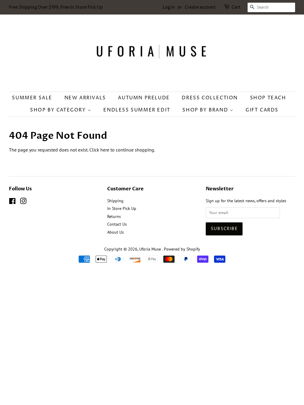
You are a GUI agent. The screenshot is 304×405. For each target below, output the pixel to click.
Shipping (115, 200)
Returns (114, 216)
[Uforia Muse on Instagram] (23, 202)
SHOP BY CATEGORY (59, 110)
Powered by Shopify (182, 249)
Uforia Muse (150, 249)
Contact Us (117, 224)
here (104, 150)
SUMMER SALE (32, 98)
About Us (115, 232)
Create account (200, 7)
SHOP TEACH (268, 98)
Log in (169, 7)
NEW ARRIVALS (85, 98)
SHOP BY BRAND (205, 110)
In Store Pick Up (121, 208)
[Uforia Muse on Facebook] (12, 202)
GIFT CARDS (262, 110)
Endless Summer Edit (136, 110)
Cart (236, 7)
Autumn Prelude (144, 98)
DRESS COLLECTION (210, 98)
